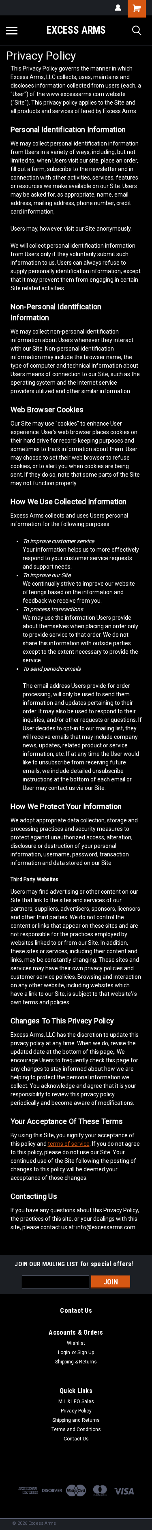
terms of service (69, 1144)
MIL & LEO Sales (76, 1401)
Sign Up (85, 1352)
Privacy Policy (76, 1411)
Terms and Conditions (76, 1429)
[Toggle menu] (11, 30)
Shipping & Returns (76, 1362)
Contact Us (76, 1439)
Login (64, 1352)
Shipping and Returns (76, 1420)
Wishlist (76, 1343)
